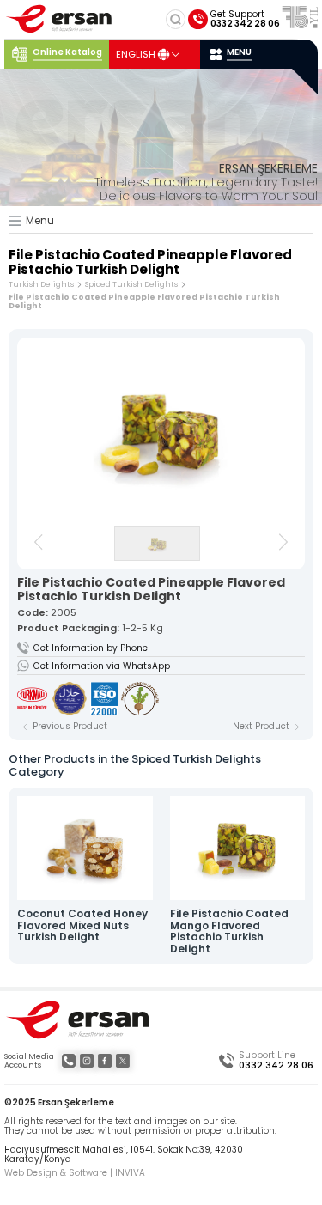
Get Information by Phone (90, 648)
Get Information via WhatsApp (101, 666)
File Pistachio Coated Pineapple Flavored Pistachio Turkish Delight (144, 301)
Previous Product (70, 726)
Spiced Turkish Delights (131, 284)
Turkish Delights (41, 284)
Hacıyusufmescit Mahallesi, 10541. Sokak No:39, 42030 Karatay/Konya (123, 1155)
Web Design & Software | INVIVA (74, 1173)
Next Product (261, 726)
